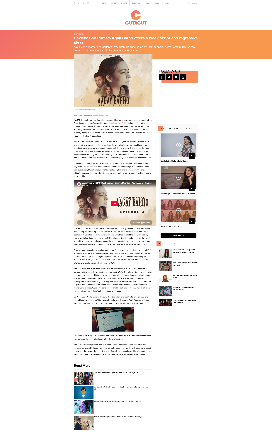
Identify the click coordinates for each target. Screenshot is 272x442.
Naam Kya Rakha (119, 123)
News (148, 3)
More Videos (178, 236)
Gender (157, 3)
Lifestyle (124, 3)
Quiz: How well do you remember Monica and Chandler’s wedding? (118, 417)
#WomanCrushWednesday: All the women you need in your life (116, 373)
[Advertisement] (175, 103)
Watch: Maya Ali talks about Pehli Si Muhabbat (178, 194)
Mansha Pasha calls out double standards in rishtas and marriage (117, 401)
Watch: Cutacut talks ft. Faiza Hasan (174, 161)
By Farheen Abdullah (83, 115)
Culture (113, 3)
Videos (167, 3)
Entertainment (136, 3)
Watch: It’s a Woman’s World (171, 226)
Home (104, 3)
